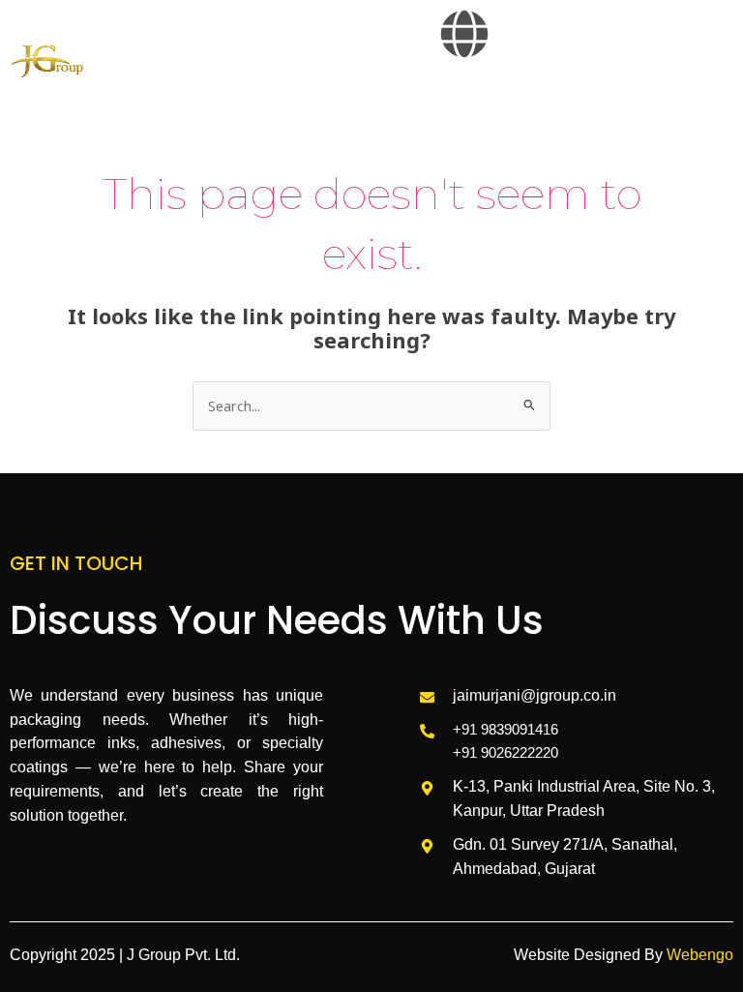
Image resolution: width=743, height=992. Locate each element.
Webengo (700, 955)
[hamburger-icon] (711, 98)
